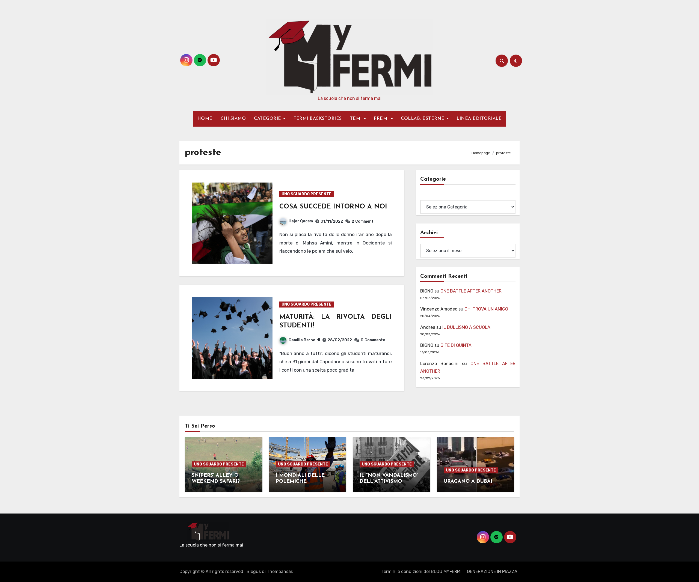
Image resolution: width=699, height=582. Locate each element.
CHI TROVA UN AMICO (486, 309)
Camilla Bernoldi (304, 340)
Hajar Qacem (301, 221)
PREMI (382, 119)
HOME (204, 119)
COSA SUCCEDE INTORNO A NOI (333, 207)
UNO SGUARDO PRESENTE (306, 194)
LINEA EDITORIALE (479, 119)
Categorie (430, 196)
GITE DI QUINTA (456, 345)
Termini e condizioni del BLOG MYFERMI (421, 571)
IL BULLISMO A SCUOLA (466, 327)
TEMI (356, 119)
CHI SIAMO (233, 119)
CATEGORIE (268, 119)
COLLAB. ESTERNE (423, 119)
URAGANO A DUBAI (468, 481)
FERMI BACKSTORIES (317, 119)
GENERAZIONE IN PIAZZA (492, 571)
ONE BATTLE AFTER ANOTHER (471, 291)
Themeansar (279, 571)
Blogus (254, 571)
